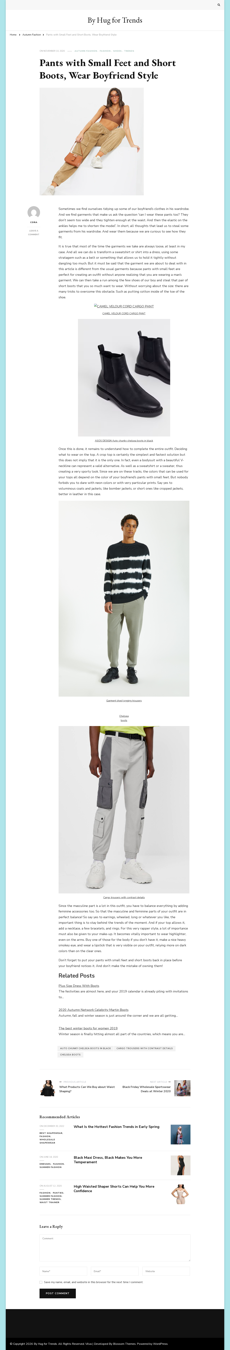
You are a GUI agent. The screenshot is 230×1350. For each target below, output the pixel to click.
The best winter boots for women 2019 (88, 1028)
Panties (58, 1192)
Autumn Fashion (86, 51)
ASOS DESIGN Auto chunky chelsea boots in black (124, 440)
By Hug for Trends (115, 20)
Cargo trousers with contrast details (124, 897)
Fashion (105, 51)
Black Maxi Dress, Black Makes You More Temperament (108, 1159)
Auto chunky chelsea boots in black (85, 1048)
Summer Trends (50, 1199)
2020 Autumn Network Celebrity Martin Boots (93, 1010)
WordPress (160, 1344)
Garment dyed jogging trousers (124, 700)
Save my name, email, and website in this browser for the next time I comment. (93, 1282)
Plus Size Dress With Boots (79, 986)
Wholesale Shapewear (47, 1141)
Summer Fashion (51, 1167)
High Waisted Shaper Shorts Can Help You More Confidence (114, 1188)
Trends (129, 51)
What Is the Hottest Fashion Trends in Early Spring (116, 1126)
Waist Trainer (49, 1202)
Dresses (45, 1164)
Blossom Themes (124, 1344)
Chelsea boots (70, 1054)
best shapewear (51, 1133)
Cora (33, 222)
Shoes (117, 51)
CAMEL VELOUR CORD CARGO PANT (124, 313)
